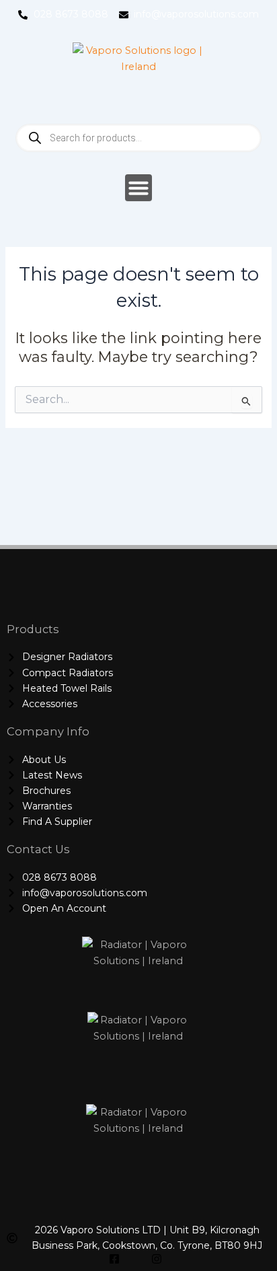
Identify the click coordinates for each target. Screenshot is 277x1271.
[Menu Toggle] (138, 187)
